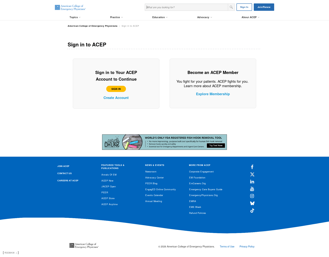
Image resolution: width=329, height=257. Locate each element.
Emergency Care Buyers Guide (205, 189)
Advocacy (203, 17)
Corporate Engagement (201, 171)
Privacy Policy (247, 246)
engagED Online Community (160, 189)
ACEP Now (107, 180)
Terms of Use (227, 246)
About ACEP (249, 17)
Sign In (244, 7)
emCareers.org (197, 183)
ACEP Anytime (109, 204)
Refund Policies (197, 213)
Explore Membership (213, 93)
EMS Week (195, 207)
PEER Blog (151, 183)
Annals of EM (109, 174)
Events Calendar (154, 195)
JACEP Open (108, 186)
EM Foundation (197, 177)
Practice (115, 17)
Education (159, 17)
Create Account (116, 97)
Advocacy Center (154, 177)
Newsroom (150, 171)
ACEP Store (107, 198)
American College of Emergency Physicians (93, 25)
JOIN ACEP (63, 166)
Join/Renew (264, 7)
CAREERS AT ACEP (67, 180)
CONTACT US (64, 173)
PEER (104, 192)
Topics (74, 17)
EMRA (192, 201)
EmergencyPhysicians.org (203, 195)
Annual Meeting (153, 201)
